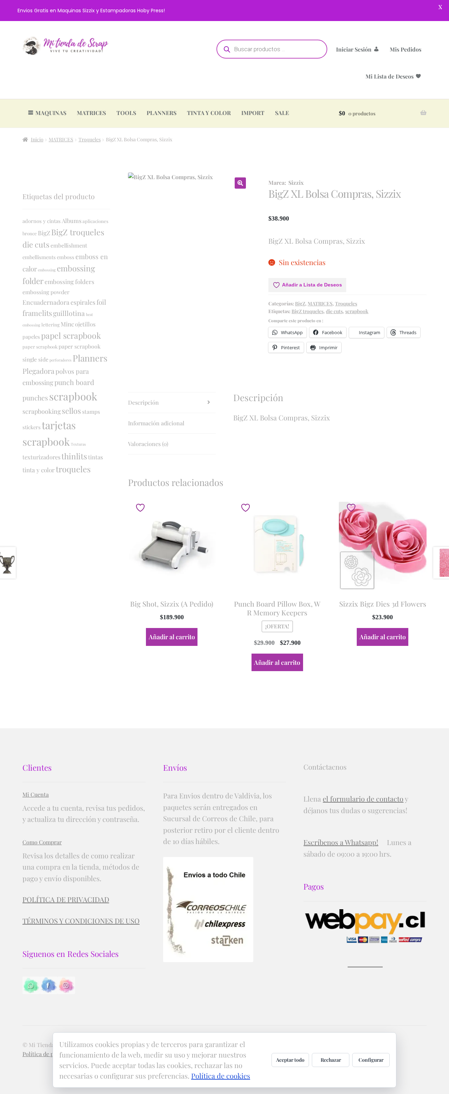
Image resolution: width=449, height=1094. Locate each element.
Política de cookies (220, 1075)
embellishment (69, 245)
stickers (31, 427)
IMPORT (252, 112)
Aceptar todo (290, 1059)
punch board (74, 382)
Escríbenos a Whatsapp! (340, 842)
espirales (83, 302)
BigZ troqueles (307, 311)
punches (35, 397)
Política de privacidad (49, 1054)
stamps (91, 411)
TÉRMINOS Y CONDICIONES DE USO (81, 920)
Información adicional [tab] (156, 423)
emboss (65, 257)
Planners (90, 358)
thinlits (74, 456)
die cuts (334, 311)
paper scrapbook (40, 347)
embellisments (39, 257)
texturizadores (41, 457)
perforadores (60, 360)
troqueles (73, 469)
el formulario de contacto (363, 798)
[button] (240, 183)
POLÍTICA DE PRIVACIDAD (65, 899)
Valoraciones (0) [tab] (148, 443)
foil (101, 301)
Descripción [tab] (143, 402)
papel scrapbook (71, 335)
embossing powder (45, 292)
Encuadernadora (45, 302)
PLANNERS (161, 112)
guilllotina (69, 313)
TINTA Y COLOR (209, 112)
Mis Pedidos (405, 49)
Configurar (370, 1059)
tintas (95, 457)
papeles (31, 336)
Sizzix (296, 182)
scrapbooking (41, 411)
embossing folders (69, 281)
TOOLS (126, 112)
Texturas (78, 444)
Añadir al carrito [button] (172, 637)
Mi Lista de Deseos (390, 76)
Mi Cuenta (35, 794)
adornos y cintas (41, 220)
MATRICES (91, 112)
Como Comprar (42, 842)
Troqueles (90, 139)
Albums (71, 220)
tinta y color (38, 470)
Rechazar (331, 1059)
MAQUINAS (50, 112)
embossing (47, 269)
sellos (71, 411)
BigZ (300, 303)
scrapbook (356, 311)
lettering (50, 324)
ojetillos (85, 324)
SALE (282, 112)
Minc (67, 324)
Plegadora (38, 371)
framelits (37, 313)
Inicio (37, 139)
